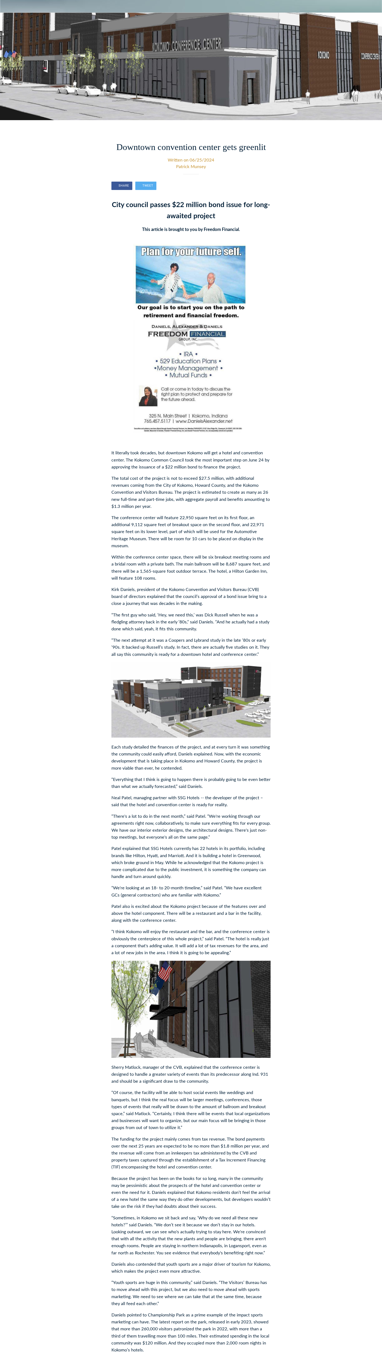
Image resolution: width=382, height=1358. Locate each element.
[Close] (8, 6)
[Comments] (266, 186)
